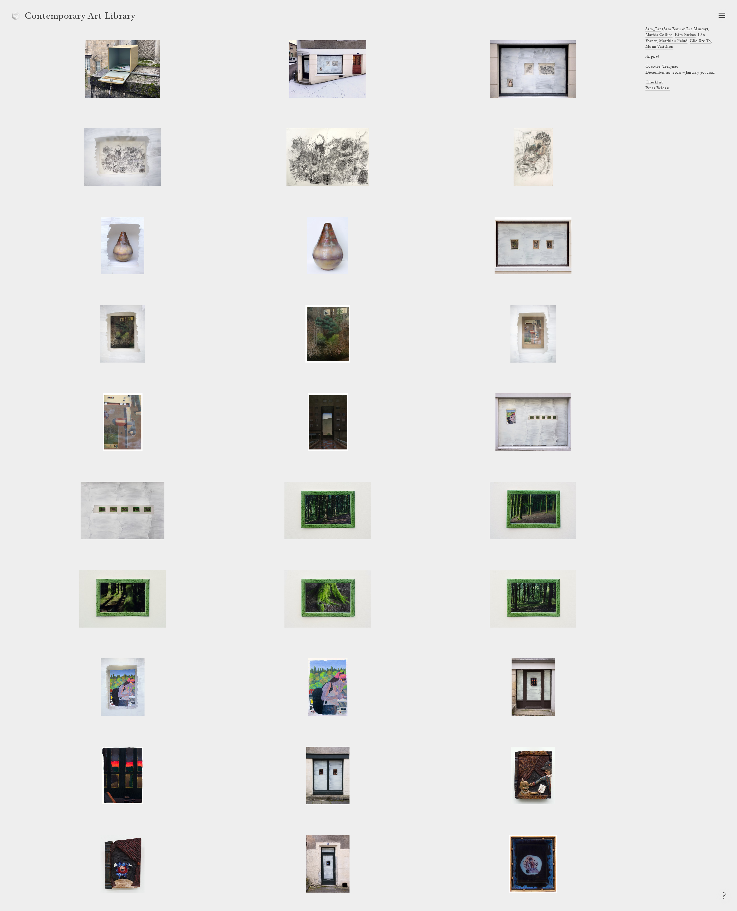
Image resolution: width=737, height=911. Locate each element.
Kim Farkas (685, 35)
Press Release (657, 88)
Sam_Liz (653, 29)
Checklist (654, 83)
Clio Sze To (700, 41)
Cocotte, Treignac (661, 67)
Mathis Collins (659, 35)
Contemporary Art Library (80, 16)
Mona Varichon (659, 47)
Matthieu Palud (673, 41)
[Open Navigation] (722, 15)
